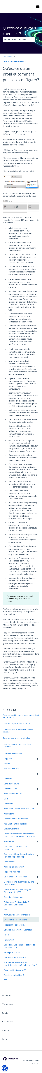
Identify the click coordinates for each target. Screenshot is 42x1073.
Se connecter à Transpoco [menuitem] (15, 876)
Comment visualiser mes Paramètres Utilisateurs (17, 745)
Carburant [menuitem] (8, 803)
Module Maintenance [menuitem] (13, 793)
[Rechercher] (37, 39)
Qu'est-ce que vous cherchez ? (19, 30)
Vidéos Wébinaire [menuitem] (11, 828)
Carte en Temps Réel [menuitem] (13, 753)
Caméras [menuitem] (8, 778)
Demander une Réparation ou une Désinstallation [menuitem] (19, 883)
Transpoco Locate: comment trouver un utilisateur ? (18, 730)
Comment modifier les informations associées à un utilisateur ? (21, 716)
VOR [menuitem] (6, 798)
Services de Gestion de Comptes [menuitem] (18, 929)
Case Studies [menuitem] (7, 1021)
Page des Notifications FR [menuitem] (15, 970)
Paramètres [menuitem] (9, 841)
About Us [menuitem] (6, 1030)
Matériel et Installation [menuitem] (14, 867)
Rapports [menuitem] (8, 758)
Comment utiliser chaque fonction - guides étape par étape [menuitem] (19, 855)
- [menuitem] (4, 773)
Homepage (7, 56)
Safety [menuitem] (5, 1013)
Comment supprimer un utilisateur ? (16, 723)
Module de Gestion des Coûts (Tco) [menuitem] (19, 808)
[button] (37, 758)
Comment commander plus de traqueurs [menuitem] (17, 847)
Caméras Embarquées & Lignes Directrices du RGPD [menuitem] (17, 890)
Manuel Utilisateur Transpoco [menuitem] (17, 914)
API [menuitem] (5, 909)
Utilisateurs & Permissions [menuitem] (15, 919)
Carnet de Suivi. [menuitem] (10, 788)
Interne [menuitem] (7, 934)
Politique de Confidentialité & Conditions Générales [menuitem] (16, 903)
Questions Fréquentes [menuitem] (13, 897)
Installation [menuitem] (9, 940)
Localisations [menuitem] (9, 861)
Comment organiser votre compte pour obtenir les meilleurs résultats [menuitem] (19, 835)
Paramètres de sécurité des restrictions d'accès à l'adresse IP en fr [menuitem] (20, 963)
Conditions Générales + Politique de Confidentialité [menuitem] (19, 946)
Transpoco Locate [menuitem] (12, 952)
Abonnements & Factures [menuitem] (15, 957)
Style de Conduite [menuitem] (11, 783)
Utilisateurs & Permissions (14, 61)
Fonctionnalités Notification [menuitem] (16, 818)
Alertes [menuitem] (7, 763)
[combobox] (19, 39)
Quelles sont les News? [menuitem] (14, 975)
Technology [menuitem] (7, 1004)
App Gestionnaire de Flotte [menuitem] (15, 824)
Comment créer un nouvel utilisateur (16, 738)
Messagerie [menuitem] (9, 813)
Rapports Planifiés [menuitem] (12, 871)
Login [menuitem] (4, 1039)
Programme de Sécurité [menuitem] (14, 925)
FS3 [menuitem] (5, 980)
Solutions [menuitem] (6, 995)
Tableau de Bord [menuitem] (11, 768)
